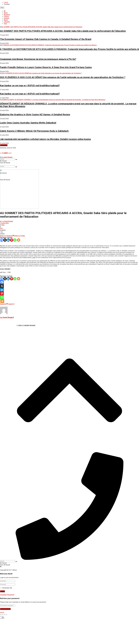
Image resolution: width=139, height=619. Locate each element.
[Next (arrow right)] (2, 616)
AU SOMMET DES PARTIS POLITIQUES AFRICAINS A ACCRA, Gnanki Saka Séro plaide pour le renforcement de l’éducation (63, 31)
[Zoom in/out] (6, 614)
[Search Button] (16, 159)
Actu (3, 225)
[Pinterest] (11, 240)
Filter (2, 7)
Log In (2, 612)
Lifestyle (7, 22)
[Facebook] (1, 240)
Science (6, 18)
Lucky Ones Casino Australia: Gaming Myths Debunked (28, 122)
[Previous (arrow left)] (1, 616)
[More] (19, 240)
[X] (5, 240)
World (6, 20)
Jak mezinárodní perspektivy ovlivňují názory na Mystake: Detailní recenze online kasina (45, 139)
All (4, 11)
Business (7, 14)
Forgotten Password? (7, 595)
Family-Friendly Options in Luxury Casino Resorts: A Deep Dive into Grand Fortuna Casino (46, 67)
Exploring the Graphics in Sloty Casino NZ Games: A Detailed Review (35, 114)
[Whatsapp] (15, 240)
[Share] (2, 614)
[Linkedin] (8, 240)
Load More (4, 145)
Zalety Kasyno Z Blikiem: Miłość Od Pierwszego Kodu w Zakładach (34, 131)
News (6, 13)
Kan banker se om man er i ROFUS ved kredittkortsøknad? (30, 85)
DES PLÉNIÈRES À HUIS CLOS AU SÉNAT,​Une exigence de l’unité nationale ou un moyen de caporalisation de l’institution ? (62, 77)
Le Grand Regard (7, 221)
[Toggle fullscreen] (4, 614)
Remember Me (7, 588)
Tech (5, 23)
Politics (6, 16)
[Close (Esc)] (1, 614)
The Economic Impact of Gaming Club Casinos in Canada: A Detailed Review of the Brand (45, 39)
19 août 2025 (4, 223)
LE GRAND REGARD (6, 153)
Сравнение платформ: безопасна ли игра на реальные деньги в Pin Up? (38, 59)
